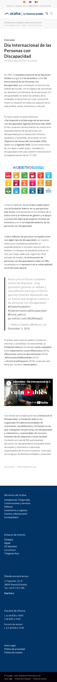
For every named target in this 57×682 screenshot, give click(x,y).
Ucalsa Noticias (28, 467)
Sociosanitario (11, 517)
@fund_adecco (17, 314)
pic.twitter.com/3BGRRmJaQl (25, 318)
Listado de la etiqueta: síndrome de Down (22, 22)
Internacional (11, 61)
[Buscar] (45, 13)
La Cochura (10, 550)
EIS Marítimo (10, 546)
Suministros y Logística (15, 510)
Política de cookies (13, 652)
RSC (20, 61)
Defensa (8, 506)
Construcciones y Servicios (17, 503)
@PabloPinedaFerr (19, 306)
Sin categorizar (29, 61)
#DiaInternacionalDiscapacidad (27, 310)
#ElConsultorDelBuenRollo (18, 357)
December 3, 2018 (19, 328)
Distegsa (8, 539)
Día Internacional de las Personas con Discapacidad (27, 50)
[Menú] (51, 13)
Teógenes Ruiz (11, 553)
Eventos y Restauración (15, 513)
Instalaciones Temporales (17, 499)
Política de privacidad (14, 649)
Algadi (7, 543)
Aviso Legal (10, 645)
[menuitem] (45, 13)
